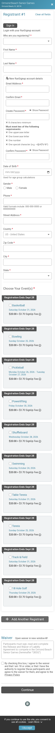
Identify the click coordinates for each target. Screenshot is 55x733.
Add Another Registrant (27, 619)
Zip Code (9, 242)
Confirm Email (14, 97)
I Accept (27, 727)
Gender (8, 183)
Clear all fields (43, 14)
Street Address (12, 215)
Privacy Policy (12, 674)
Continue (27, 690)
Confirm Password (16, 151)
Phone (7, 195)
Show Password (40, 110)
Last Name (9, 63)
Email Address (14, 83)
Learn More (33, 722)
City (6, 256)
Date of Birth (10, 166)
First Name (10, 49)
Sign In (10, 25)
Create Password (16, 111)
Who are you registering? (17, 35)
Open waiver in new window (30, 638)
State (7, 270)
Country (8, 229)
